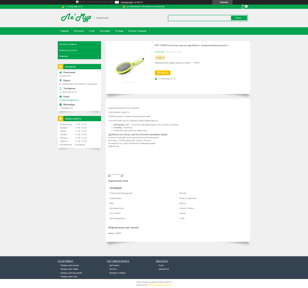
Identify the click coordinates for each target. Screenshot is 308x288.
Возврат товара (117, 273)
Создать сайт (127, 2)
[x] (122, 174)
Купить (164, 72)
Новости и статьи (68, 50)
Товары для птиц (68, 276)
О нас (92, 31)
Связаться (163, 269)
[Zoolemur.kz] (76, 18)
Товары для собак (69, 269)
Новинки (63, 56)
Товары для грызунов (71, 273)
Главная (64, 31)
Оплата (113, 269)
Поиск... (239, 18)
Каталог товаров (137, 31)
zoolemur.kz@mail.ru (69, 100)
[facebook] (114, 174)
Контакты (79, 31)
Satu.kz (168, 282)
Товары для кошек (69, 265)
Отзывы (119, 31)
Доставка (105, 31)
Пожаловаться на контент (160, 285)
